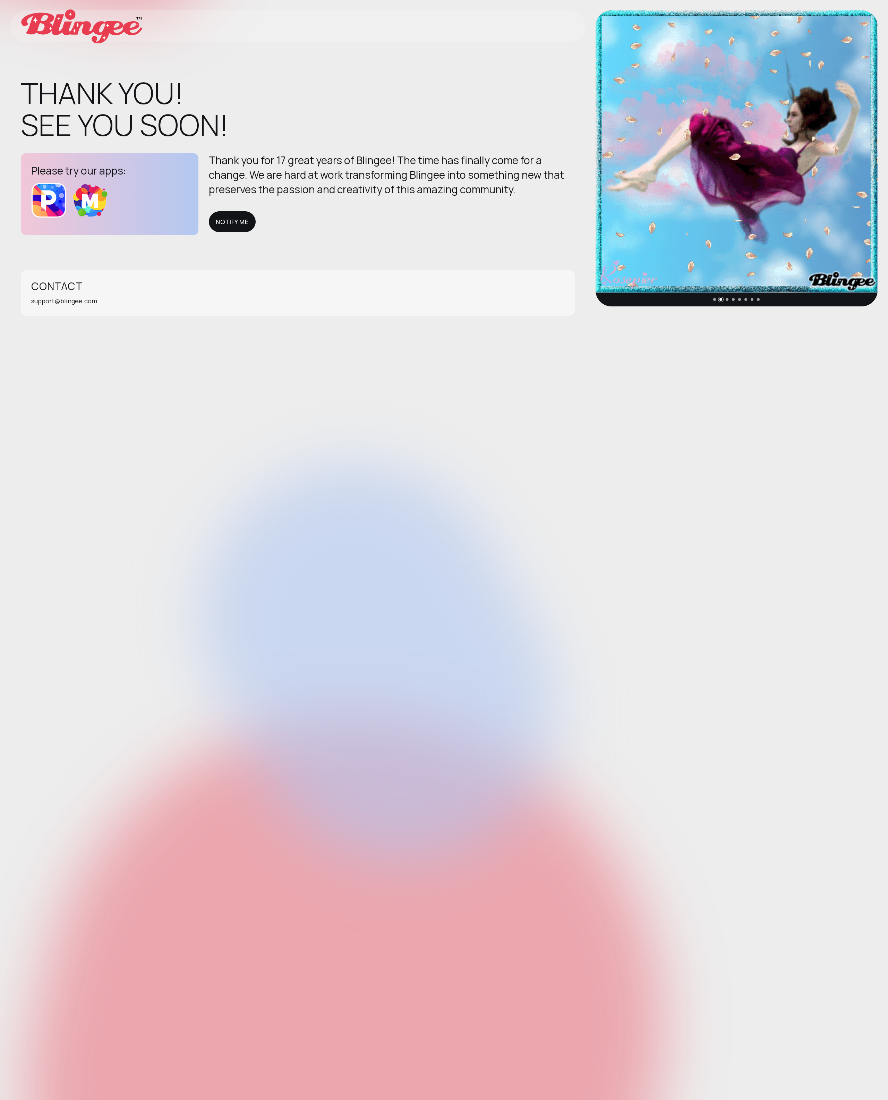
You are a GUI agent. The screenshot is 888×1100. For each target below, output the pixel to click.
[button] (714, 299)
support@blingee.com (64, 301)
